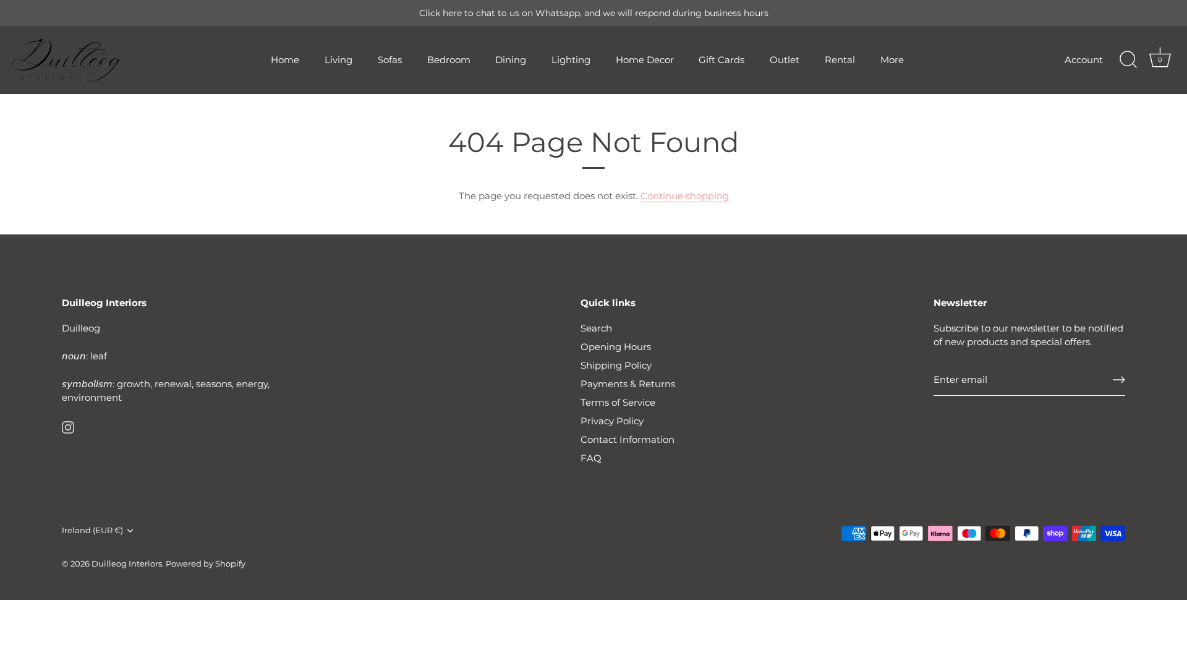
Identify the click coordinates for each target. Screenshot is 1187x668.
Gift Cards (721, 60)
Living (338, 60)
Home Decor (645, 60)
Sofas (390, 60)
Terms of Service (618, 402)
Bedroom (448, 60)
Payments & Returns (628, 384)
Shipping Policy (616, 365)
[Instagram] (68, 426)
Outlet (784, 60)
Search (596, 328)
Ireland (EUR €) (92, 530)
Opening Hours (616, 347)
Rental (840, 60)
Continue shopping (684, 196)
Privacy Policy (612, 421)
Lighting (570, 60)
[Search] (1128, 60)
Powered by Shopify (205, 563)
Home (285, 60)
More (892, 60)
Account (1084, 60)
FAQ (591, 458)
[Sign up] (1119, 380)
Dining (510, 60)
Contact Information (627, 439)
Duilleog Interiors (126, 563)
